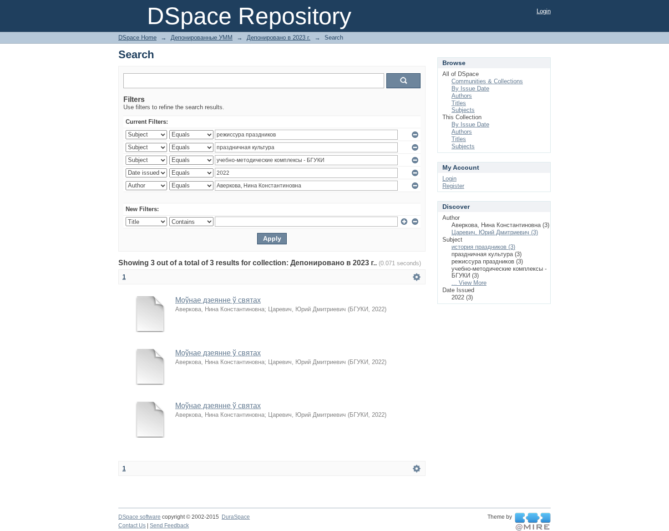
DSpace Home (137, 37)
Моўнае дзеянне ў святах (218, 300)
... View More (469, 282)
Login (544, 11)
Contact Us (132, 525)
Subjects (463, 109)
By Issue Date (470, 88)
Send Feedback (169, 525)
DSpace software (139, 517)
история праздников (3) (483, 246)
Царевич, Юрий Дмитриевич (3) (494, 232)
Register (453, 185)
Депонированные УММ (202, 37)
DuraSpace (236, 517)
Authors (461, 95)
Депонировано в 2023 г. (278, 37)
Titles (458, 103)
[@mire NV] (533, 522)
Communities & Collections (487, 81)
